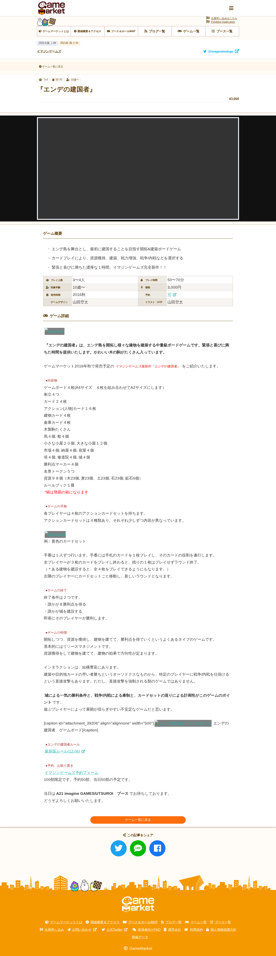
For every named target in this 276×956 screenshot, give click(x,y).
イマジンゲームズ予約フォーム (71, 773)
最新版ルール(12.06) (62, 751)
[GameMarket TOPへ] (138, 904)
